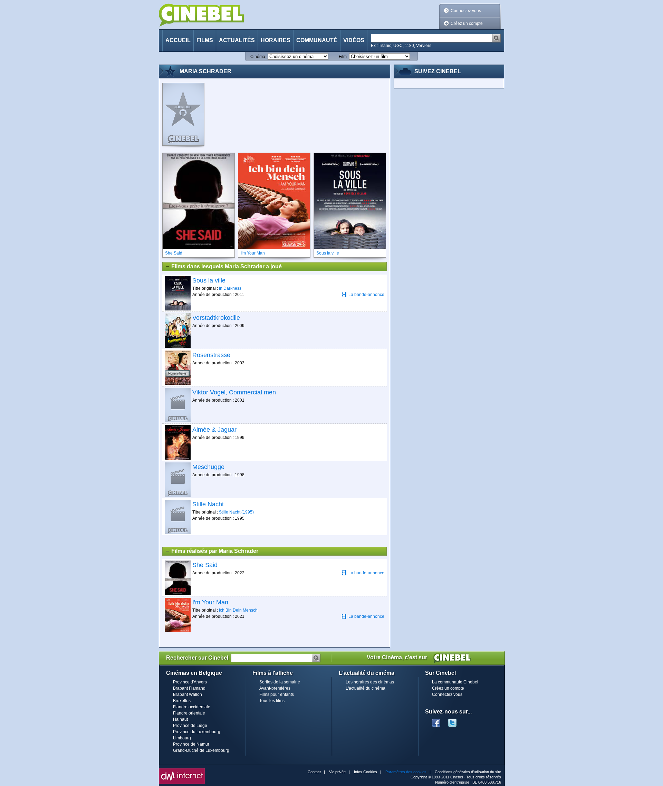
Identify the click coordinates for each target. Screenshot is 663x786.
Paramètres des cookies (405, 772)
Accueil (178, 40)
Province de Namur (191, 744)
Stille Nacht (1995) (236, 512)
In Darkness (230, 288)
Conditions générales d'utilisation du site (468, 772)
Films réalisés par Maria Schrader (214, 551)
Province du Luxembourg (196, 731)
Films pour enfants (276, 694)
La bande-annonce (366, 294)
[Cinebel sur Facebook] (436, 720)
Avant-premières (274, 688)
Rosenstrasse (211, 355)
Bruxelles (182, 700)
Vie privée (337, 772)
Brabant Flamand (189, 688)
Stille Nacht (208, 504)
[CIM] (182, 770)
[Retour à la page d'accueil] (201, 15)
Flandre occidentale (191, 706)
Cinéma (257, 56)
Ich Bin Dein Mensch (238, 610)
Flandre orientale (189, 713)
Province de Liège (190, 725)
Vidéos (353, 40)
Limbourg (182, 738)
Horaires (275, 40)
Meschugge (208, 466)
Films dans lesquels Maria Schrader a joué (226, 266)
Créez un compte (467, 23)
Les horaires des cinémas (370, 682)
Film (343, 56)
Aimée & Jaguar (214, 429)
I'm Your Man (210, 602)
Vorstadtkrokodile (216, 317)
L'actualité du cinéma (365, 688)
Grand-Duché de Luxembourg (201, 750)
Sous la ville (208, 280)
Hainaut (180, 719)
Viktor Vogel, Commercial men (234, 392)
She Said (205, 565)
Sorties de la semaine (279, 682)
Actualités (237, 40)
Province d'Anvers (190, 682)
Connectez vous (466, 10)
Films (204, 40)
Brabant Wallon (187, 694)
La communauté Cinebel (455, 682)
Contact (314, 772)
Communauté (316, 40)
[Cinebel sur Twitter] (455, 720)
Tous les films (272, 700)
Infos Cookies (365, 772)
